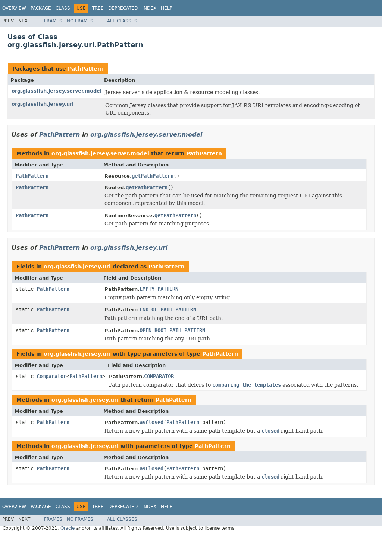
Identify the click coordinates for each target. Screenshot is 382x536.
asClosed (151, 422)
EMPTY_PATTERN (159, 289)
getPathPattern (152, 176)
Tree (98, 8)
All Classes (122, 21)
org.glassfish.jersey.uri (42, 104)
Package (41, 8)
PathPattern (86, 69)
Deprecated (123, 8)
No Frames (80, 21)
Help (166, 8)
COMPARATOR (159, 376)
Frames (53, 21)
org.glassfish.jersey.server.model (56, 91)
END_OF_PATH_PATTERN (168, 309)
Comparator (51, 376)
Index (149, 8)
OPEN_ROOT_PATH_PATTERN (172, 330)
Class (63, 8)
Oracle (67, 528)
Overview (14, 8)
